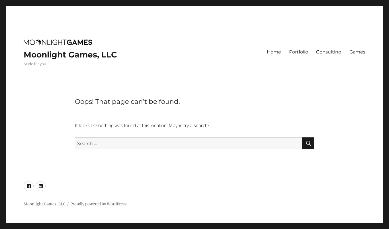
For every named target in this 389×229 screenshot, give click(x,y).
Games (357, 52)
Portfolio (298, 52)
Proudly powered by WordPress (98, 204)
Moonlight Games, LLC (70, 54)
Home (274, 52)
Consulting (328, 52)
